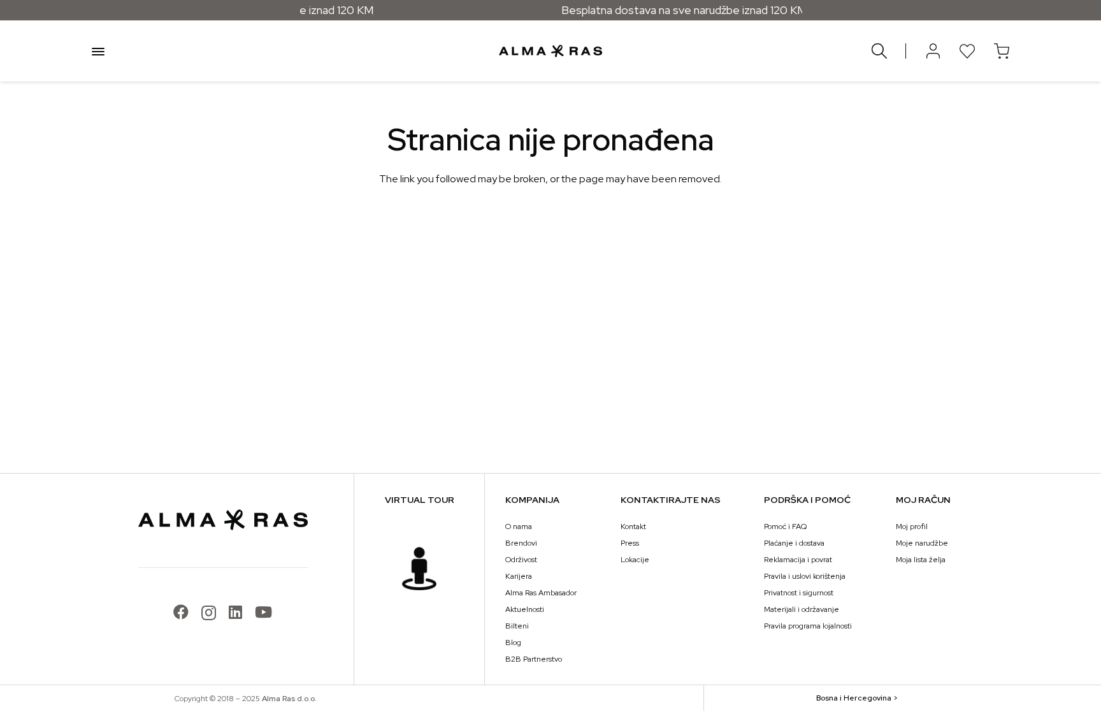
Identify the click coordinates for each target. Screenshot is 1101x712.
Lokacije (635, 560)
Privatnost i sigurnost (798, 593)
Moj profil (912, 526)
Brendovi (521, 543)
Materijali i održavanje (801, 609)
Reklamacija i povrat (798, 560)
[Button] (932, 51)
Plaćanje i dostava (794, 543)
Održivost (521, 560)
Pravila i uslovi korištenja (805, 576)
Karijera (518, 576)
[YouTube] (263, 612)
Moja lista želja (921, 560)
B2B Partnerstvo (533, 659)
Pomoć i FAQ (785, 526)
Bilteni (517, 626)
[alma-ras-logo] (550, 51)
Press (630, 543)
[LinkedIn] (235, 612)
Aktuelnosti (524, 609)
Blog (513, 642)
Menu (98, 51)
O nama (518, 526)
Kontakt (633, 526)
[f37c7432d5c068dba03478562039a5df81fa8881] (419, 568)
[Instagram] (208, 612)
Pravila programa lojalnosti (808, 626)
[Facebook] (181, 612)
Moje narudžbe (922, 543)
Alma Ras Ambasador (541, 593)
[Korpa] (1001, 51)
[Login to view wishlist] (967, 51)
